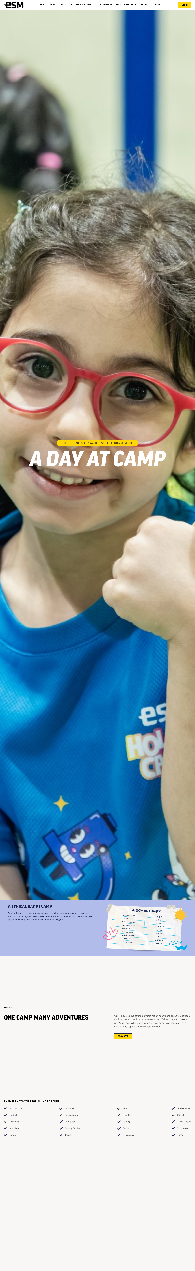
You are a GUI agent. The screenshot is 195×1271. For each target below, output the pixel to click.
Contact (157, 4)
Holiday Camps (84, 4)
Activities (66, 4)
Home (43, 4)
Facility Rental (124, 4)
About (53, 4)
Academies (106, 4)
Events (145, 4)
